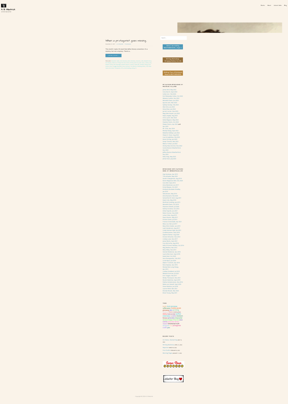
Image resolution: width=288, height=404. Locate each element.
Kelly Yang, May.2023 (169, 156)
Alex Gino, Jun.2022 (169, 107)
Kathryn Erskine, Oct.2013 (171, 209)
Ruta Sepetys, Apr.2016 (170, 265)
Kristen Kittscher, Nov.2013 (171, 237)
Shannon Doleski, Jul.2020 (171, 206)
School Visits (277, 5)
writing (133, 68)
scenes (165, 322)
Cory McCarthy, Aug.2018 (171, 243)
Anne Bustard (123, 61)
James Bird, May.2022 (169, 90)
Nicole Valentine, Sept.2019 (171, 280)
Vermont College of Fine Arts (171, 320)
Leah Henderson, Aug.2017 (171, 228)
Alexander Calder (115, 61)
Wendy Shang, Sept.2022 (170, 131)
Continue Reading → (113, 55)
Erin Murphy (108, 62)
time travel (111, 68)
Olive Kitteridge (117, 64)
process (171, 318)
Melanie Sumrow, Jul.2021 (171, 273)
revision (132, 64)
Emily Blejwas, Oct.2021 (170, 187)
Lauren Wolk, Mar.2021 (170, 288)
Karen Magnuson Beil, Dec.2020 (173, 181)
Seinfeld (142, 64)
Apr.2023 (165, 126)
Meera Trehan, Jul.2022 (170, 144)
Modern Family (109, 64)
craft (142, 61)
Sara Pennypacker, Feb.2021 (172, 258)
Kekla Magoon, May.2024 (170, 120)
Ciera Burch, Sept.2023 (170, 92)
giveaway (166, 310)
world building (127, 68)
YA (135, 68)
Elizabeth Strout (147, 61)
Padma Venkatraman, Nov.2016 (173, 282)
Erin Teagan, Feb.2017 (170, 276)
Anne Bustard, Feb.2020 (170, 196)
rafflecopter (167, 308)
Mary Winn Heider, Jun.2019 (171, 226)
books (165, 306)
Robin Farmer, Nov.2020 (170, 213)
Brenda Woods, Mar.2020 (171, 291)
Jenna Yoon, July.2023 (169, 159)
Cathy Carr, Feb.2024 (169, 94)
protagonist (177, 325)
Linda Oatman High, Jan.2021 (172, 230)
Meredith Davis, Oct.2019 (171, 204)
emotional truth (173, 324)
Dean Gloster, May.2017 (170, 217)
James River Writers (173, 322)
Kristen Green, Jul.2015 (170, 219)
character (138, 61)
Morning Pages (167, 353)
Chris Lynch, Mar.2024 (170, 118)
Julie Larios (141, 62)
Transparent (117, 68)
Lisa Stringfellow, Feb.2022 (171, 137)
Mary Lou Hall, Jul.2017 (170, 224)
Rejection (166, 347)
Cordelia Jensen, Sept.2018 (171, 232)
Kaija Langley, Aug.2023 (170, 115)
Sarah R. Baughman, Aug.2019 (172, 178)
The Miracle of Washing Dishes (137, 66)
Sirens (110, 66)
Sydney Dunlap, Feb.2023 (171, 105)
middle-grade (176, 308)
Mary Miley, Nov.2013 (169, 250)
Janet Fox (136, 62)
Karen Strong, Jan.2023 (170, 139)
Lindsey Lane (148, 62)
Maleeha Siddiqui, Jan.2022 (171, 133)
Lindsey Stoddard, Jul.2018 (171, 271)
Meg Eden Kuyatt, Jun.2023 (171, 113)
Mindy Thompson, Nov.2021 (172, 278)
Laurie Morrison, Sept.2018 (171, 254)
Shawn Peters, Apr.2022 (170, 124)
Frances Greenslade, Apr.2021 (172, 222)
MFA (171, 310)
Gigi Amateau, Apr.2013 (170, 174)
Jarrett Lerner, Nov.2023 (170, 111)
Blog (285, 5)
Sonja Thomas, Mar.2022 (170, 141)
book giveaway (172, 306)
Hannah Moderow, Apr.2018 (171, 252)
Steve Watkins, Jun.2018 (170, 286)
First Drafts (166, 350)
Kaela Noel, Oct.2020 (169, 256)
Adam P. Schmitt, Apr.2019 (171, 263)
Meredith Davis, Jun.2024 (170, 100)
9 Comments (128, 44)
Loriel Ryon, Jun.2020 (169, 260)
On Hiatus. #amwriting (170, 340)
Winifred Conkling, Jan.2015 (171, 202)
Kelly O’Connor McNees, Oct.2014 (173, 245)
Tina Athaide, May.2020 (170, 176)
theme (171, 312)
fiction (127, 62)
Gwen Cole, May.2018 (169, 200)
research (165, 324)
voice (181, 320)
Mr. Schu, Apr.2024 (169, 128)
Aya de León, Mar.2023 (170, 103)
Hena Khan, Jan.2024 (169, 109)
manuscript (171, 314)
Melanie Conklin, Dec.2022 (171, 98)
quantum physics (125, 64)
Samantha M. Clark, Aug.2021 (172, 198)
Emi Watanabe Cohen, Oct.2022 (173, 96)
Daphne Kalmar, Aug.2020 (171, 235)
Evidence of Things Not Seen (119, 62)
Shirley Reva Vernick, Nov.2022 (172, 146)
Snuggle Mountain (117, 66)
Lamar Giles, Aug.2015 (170, 215)
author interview (131, 61)
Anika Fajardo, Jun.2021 (170, 211)
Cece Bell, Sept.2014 (169, 183)
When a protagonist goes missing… (126, 41)
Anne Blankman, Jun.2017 (171, 185)
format (131, 62)
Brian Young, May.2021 (170, 293)
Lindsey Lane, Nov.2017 (170, 239)
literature (165, 312)
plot (168, 328)
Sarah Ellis (136, 64)
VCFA (122, 68)
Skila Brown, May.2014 (170, 194)
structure (127, 66)
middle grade (177, 312)
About (269, 5)
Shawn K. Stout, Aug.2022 (171, 135)
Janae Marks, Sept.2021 (170, 241)
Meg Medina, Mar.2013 (170, 247)
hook (170, 325)
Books (263, 5)
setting (146, 64)
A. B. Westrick (8, 9)
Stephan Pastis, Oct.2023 (171, 122)
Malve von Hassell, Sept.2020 (172, 284)
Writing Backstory (168, 345)
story (123, 66)
